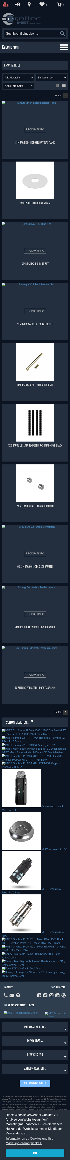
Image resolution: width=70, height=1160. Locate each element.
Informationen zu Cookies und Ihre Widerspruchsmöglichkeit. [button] (29, 1141)
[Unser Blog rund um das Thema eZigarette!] (63, 995)
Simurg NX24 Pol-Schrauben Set (35, 385)
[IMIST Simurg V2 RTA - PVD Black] (23, 737)
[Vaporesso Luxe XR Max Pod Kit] (21, 806)
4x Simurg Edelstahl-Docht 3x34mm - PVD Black (35, 445)
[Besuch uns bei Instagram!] (51, 995)
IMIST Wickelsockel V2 (54, 849)
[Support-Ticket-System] (12, 995)
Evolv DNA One (31, 968)
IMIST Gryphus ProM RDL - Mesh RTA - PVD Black (31, 943)
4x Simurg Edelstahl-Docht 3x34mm (35, 687)
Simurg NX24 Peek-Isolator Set (35, 324)
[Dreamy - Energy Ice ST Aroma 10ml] (24, 972)
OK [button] (35, 1153)
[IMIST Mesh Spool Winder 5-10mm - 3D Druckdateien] (34, 748)
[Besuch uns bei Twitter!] (45, 995)
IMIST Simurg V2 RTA (43, 745)
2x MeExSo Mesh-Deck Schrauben (35, 506)
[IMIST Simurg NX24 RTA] (21, 932)
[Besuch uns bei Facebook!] (39, 995)
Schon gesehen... (17, 722)
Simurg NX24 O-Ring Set (35, 263)
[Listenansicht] (64, 86)
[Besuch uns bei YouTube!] (57, 995)
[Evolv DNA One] (12, 968)
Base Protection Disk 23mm (35, 203)
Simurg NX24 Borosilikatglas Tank (35, 142)
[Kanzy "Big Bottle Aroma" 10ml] (21, 953)
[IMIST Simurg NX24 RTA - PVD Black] (21, 889)
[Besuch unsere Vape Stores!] (29, 4)
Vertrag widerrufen (35, 1083)
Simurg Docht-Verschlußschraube (35, 627)
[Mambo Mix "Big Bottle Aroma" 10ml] (24, 961)
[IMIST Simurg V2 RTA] (16, 745)
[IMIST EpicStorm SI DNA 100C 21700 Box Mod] (30, 730)
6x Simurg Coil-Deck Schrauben (35, 566)
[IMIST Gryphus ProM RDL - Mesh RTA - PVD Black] (33, 939)
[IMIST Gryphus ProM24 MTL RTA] (22, 763)
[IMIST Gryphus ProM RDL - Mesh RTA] (25, 946)
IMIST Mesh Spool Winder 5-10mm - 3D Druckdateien (32, 752)
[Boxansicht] (57, 86)
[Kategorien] (64, 47)
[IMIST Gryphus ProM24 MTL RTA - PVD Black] (30, 756)
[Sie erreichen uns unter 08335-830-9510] (6, 995)
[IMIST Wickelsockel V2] (21, 849)
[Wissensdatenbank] (18, 995)
